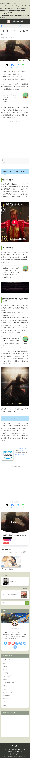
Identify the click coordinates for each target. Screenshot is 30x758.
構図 (5, 666)
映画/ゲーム (13, 751)
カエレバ (21, 450)
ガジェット (7, 698)
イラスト (8, 749)
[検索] (27, 603)
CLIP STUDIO (8, 692)
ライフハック (6, 660)
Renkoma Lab (17, 21)
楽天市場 (22, 454)
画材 (5, 679)
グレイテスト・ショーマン (14, 552)
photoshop (7, 695)
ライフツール (6, 689)
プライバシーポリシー (15, 754)
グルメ (4, 702)
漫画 (5, 669)
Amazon (17, 454)
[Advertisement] (15, 139)
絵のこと (5, 663)
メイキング (7, 676)
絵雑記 (6, 673)
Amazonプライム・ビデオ (21, 448)
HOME (16, 746)
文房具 (4, 705)
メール (20, 751)
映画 (10, 549)
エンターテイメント (8, 682)
